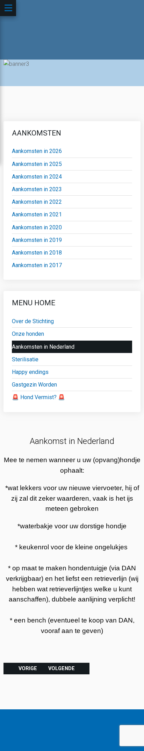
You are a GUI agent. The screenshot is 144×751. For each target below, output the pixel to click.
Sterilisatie (25, 359)
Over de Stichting (33, 321)
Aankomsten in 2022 (37, 202)
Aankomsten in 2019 (37, 240)
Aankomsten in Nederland (43, 346)
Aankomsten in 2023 (37, 189)
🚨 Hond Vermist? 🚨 (38, 397)
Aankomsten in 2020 (37, 227)
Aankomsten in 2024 (37, 176)
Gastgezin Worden (34, 384)
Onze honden (28, 334)
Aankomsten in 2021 (37, 214)
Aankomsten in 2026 (37, 151)
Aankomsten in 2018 (37, 252)
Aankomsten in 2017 (37, 265)
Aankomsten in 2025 (37, 164)
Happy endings (30, 372)
